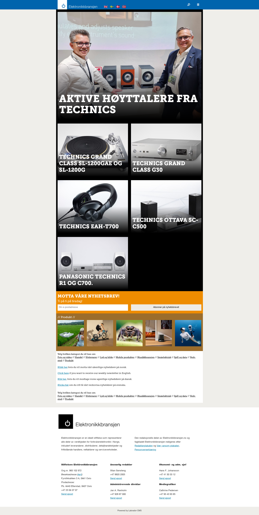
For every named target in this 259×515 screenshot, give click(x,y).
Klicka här (63, 385)
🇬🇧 (106, 7)
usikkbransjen (146, 357)
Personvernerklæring (145, 450)
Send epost (67, 494)
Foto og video (65, 357)
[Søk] (188, 4)
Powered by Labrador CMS (129, 511)
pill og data (181, 357)
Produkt (69, 360)
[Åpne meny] (198, 5)
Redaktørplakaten (144, 446)
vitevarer (92, 357)
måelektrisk (165, 357)
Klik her (62, 379)
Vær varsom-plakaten (168, 446)
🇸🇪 (112, 7)
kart (80, 475)
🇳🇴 (124, 7)
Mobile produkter (125, 357)
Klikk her (63, 367)
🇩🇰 (118, 7)
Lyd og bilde (106, 357)
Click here (63, 373)
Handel (79, 357)
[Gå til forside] (76, 4)
